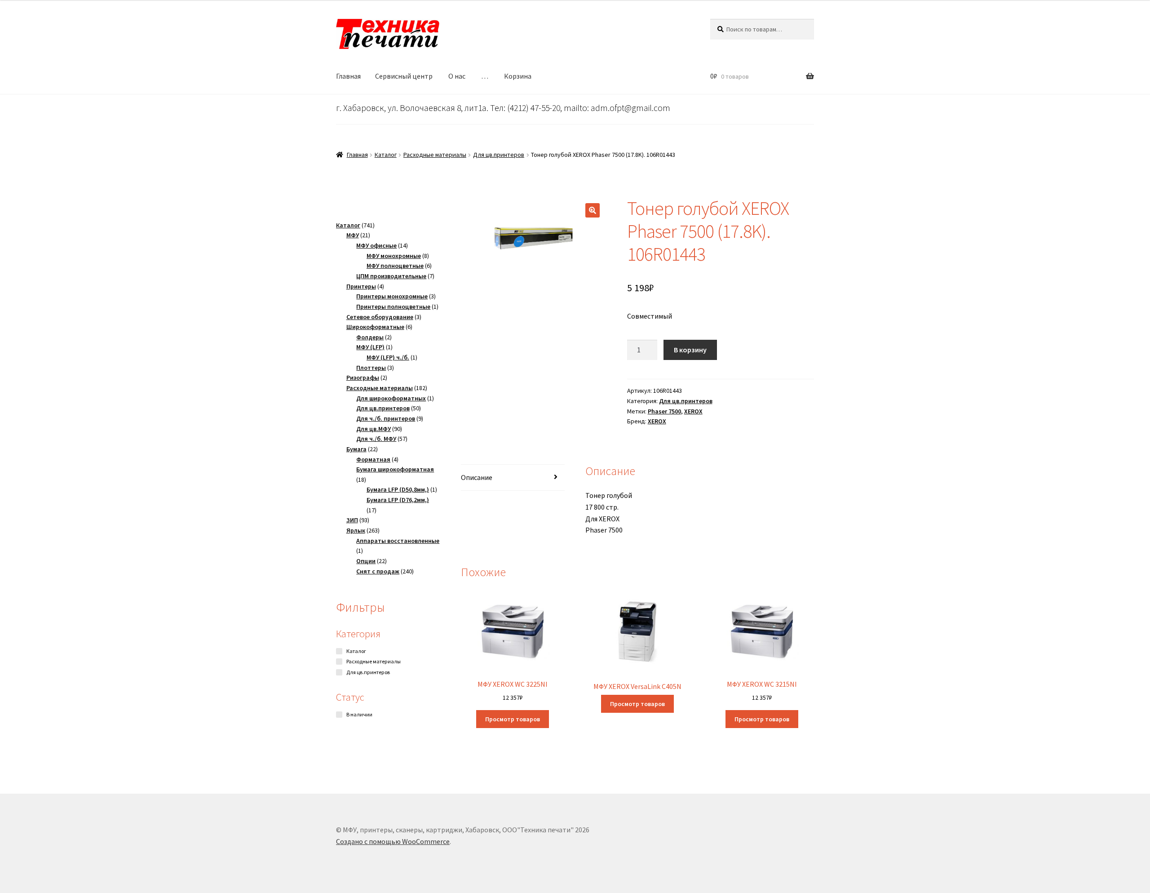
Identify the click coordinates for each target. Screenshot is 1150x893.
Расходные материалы (434, 155)
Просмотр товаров (512, 719)
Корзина (517, 75)
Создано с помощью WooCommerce (393, 841)
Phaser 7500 (664, 411)
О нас (456, 75)
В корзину (690, 349)
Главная (348, 75)
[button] (592, 210)
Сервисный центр (404, 75)
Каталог (386, 155)
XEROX (693, 411)
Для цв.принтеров (498, 155)
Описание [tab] (476, 477)
